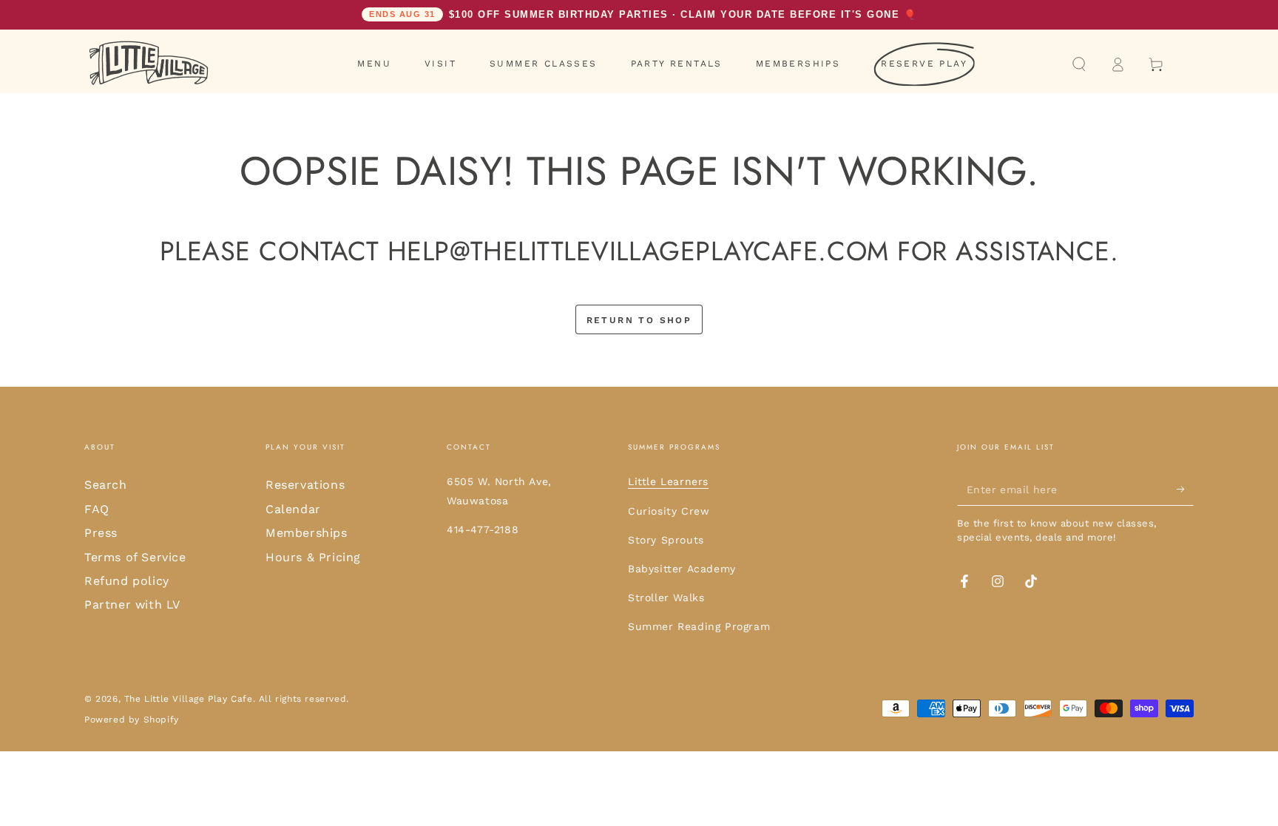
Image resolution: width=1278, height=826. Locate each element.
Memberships (307, 533)
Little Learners (668, 481)
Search (105, 485)
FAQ (96, 509)
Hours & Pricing (313, 557)
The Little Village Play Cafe (188, 699)
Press (101, 533)
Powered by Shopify (131, 719)
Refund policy (126, 581)
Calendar (293, 509)
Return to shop (639, 320)
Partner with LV (132, 605)
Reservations (305, 485)
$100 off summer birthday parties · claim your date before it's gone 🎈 (642, 14)
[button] (1079, 64)
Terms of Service (135, 557)
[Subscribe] (1185, 489)
